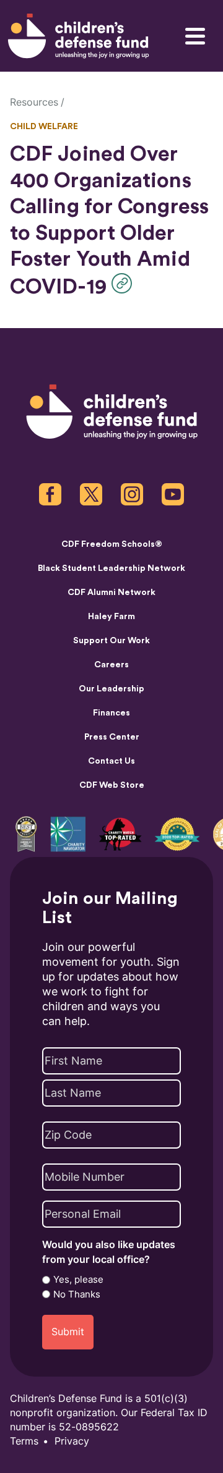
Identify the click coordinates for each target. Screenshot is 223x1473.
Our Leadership (111, 689)
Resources (34, 102)
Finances (111, 713)
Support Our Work (111, 640)
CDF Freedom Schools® (111, 544)
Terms (24, 1441)
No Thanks (76, 1294)
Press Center (111, 737)
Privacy (72, 1441)
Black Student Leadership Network (111, 568)
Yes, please (78, 1279)
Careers (111, 665)
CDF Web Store (111, 785)
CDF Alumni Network (111, 592)
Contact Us (111, 761)
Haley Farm (111, 616)
